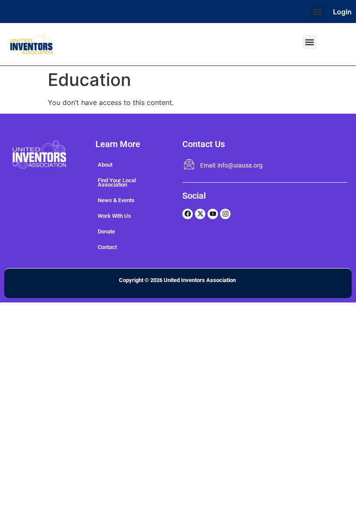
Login (342, 11)
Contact (107, 247)
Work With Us (114, 216)
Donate (106, 231)
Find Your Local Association (117, 182)
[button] (317, 11)
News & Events (116, 200)
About (105, 164)
